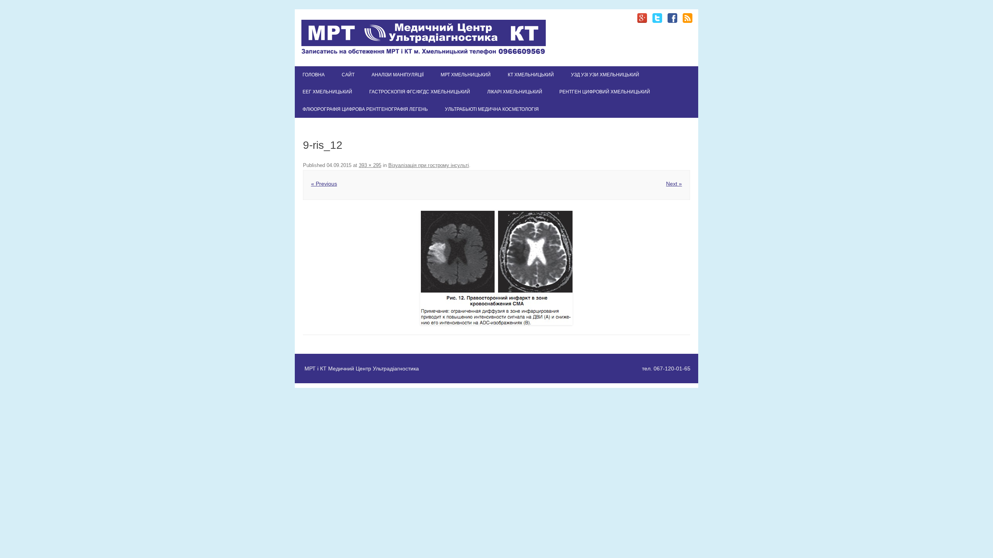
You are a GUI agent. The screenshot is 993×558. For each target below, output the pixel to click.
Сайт (348, 75)
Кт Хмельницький (531, 75)
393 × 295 (370, 165)
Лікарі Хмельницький (514, 92)
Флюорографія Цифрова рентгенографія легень (365, 109)
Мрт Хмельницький (466, 75)
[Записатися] (423, 53)
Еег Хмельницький (327, 92)
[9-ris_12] (496, 268)
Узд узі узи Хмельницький (605, 75)
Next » (674, 184)
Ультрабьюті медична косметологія (492, 109)
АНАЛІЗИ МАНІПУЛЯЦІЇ (398, 75)
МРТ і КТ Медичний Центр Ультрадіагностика (361, 368)
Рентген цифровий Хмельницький (604, 92)
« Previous (324, 184)
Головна (314, 75)
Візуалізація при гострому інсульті (428, 165)
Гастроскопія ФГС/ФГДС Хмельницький (419, 92)
